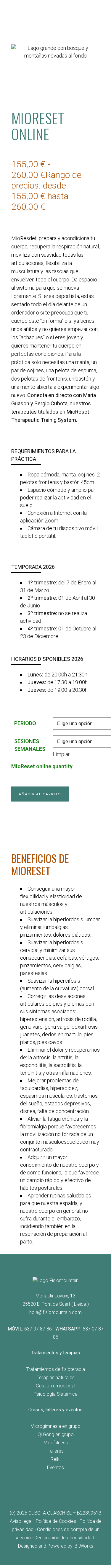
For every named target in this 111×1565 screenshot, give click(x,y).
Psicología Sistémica (56, 1394)
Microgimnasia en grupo (55, 1426)
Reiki (55, 1459)
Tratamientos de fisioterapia (55, 1369)
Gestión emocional (55, 1386)
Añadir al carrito (40, 794)
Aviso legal (21, 1521)
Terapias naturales (56, 1377)
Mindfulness (56, 1443)
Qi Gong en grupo (56, 1434)
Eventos (55, 1467)
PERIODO (25, 723)
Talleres (56, 1451)
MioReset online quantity (42, 766)
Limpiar (61, 754)
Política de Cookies (56, 1521)
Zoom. (52, 520)
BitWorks (84, 1546)
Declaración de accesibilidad (64, 1538)
